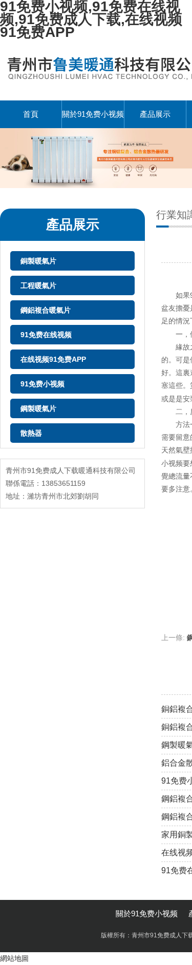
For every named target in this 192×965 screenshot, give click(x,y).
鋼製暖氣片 (38, 408)
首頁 (30, 114)
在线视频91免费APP (53, 359)
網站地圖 (14, 958)
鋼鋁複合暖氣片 (45, 310)
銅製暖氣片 (38, 261)
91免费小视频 (42, 384)
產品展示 (155, 114)
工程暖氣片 (38, 285)
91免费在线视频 (46, 335)
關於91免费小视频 (93, 114)
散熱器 (31, 433)
